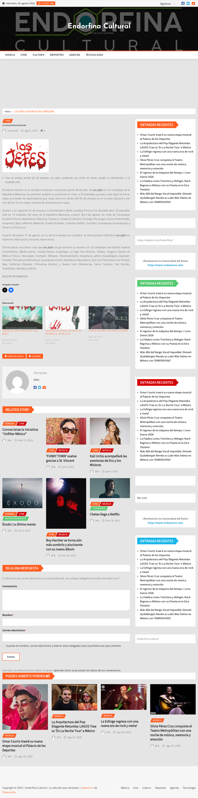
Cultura (38, 55)
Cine (24, 55)
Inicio (8, 111)
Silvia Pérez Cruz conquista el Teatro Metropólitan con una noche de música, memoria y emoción (163, 164)
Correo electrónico (14, 630)
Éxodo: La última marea (19, 524)
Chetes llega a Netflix (105, 514)
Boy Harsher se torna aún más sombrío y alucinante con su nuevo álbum (64, 544)
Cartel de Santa (15, 356)
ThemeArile (9, 792)
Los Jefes (36, 356)
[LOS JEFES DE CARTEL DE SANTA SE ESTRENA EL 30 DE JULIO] (65, 317)
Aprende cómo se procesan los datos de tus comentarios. (87, 670)
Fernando (13, 130)
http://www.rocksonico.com (165, 265)
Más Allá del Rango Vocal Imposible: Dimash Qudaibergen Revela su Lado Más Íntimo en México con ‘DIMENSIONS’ (166, 198)
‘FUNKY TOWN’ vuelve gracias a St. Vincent (61, 458)
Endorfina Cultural (99, 26)
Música (10, 55)
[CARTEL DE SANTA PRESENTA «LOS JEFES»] (22, 317)
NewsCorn (88, 787)
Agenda (74, 55)
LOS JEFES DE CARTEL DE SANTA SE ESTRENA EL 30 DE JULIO (63, 332)
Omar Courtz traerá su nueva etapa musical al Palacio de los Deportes (24, 745)
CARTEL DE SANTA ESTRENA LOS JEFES (108, 330)
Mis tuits (142, 498)
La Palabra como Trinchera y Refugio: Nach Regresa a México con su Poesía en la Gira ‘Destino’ (165, 185)
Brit (10, 440)
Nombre (8, 615)
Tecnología (94, 55)
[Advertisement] (99, 82)
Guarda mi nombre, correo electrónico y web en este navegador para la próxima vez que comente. (63, 645)
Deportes (57, 55)
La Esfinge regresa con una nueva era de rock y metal (119, 723)
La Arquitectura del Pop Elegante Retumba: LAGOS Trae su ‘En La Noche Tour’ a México (74, 726)
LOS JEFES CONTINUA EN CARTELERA (34, 111)
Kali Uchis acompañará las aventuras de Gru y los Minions (108, 460)
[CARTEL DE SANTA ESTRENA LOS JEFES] (109, 317)
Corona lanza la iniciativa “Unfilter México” (20, 431)
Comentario (9, 586)
